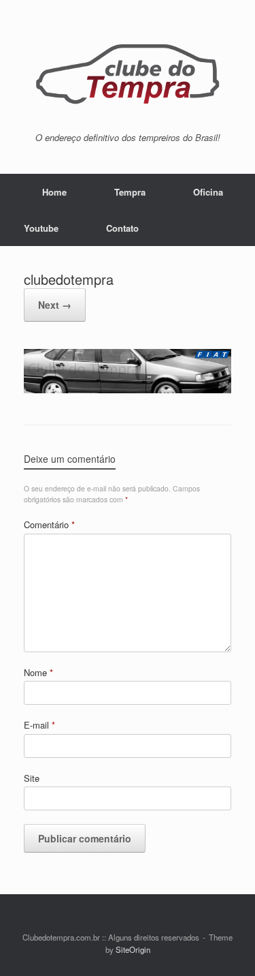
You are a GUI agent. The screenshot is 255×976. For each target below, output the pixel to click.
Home (54, 191)
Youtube (41, 228)
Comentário (49, 524)
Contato (122, 228)
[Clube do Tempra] (127, 71)
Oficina (208, 191)
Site (31, 778)
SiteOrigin (133, 949)
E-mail (39, 724)
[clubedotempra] (127, 389)
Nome (38, 672)
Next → (54, 304)
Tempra (130, 191)
